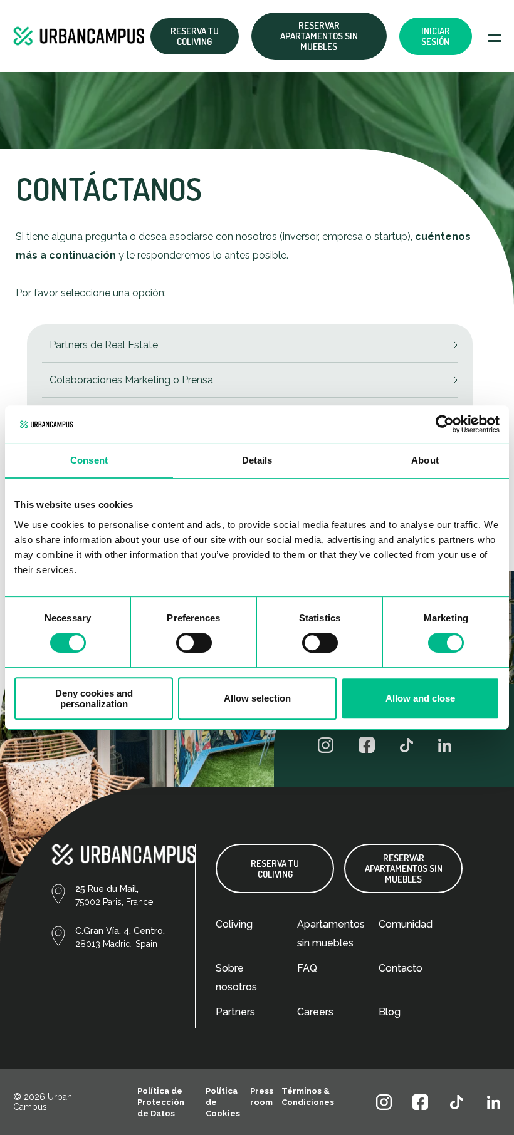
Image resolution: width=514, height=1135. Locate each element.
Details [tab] (257, 460)
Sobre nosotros (236, 977)
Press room (261, 1096)
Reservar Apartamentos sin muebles (319, 36)
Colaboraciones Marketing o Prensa (131, 380)
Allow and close (420, 698)
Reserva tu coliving (275, 869)
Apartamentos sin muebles (331, 933)
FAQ (307, 968)
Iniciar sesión (435, 36)
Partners (235, 1012)
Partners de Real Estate (104, 345)
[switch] (194, 643)
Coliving (234, 924)
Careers (315, 1012)
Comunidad (406, 924)
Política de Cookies (223, 1102)
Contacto (400, 968)
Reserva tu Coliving (194, 36)
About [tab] (425, 460)
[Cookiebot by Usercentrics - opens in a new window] (445, 424)
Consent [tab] (89, 460)
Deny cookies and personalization (94, 698)
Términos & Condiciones (307, 1096)
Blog (390, 1012)
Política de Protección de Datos (160, 1102)
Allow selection (257, 698)
